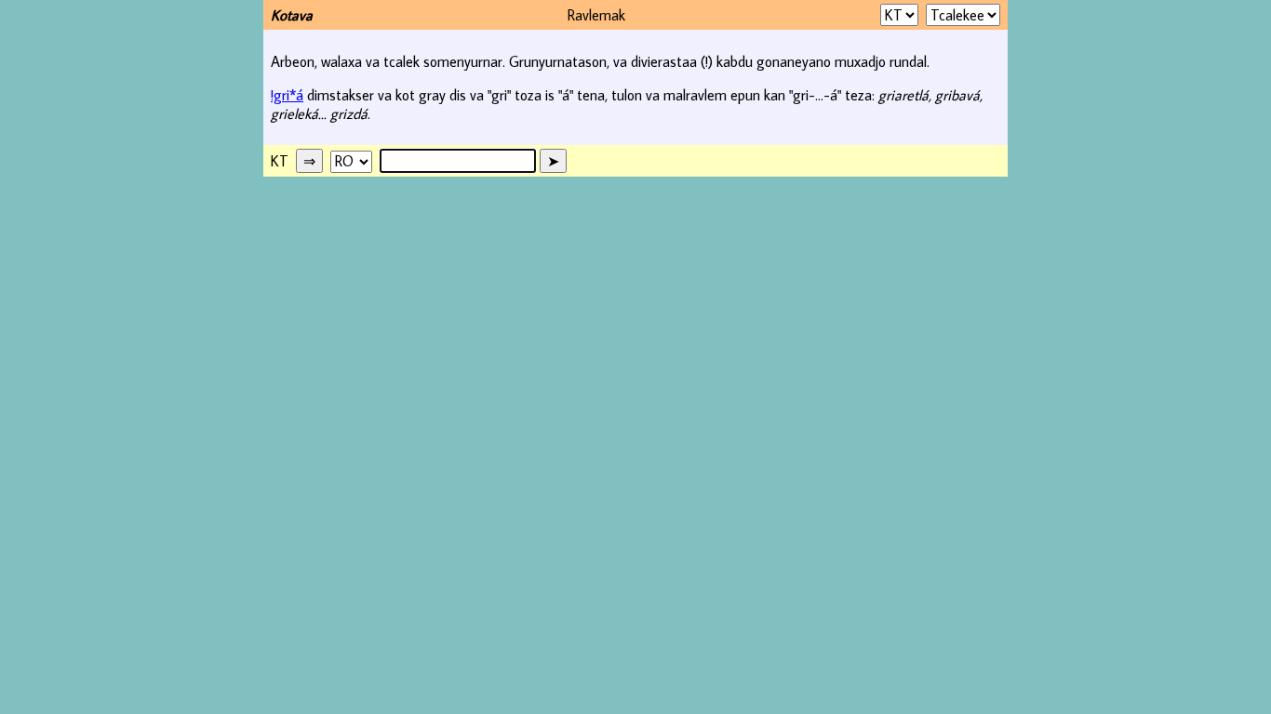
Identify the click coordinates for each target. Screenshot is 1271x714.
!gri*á (287, 95)
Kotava (292, 15)
